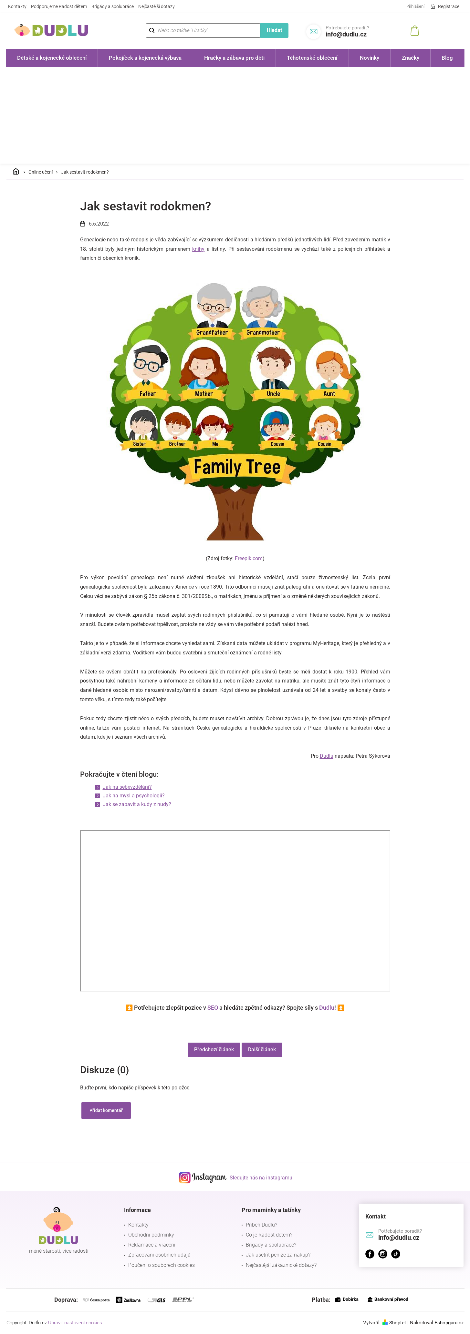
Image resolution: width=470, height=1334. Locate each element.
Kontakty (17, 6)
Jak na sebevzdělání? (127, 787)
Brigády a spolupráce (112, 6)
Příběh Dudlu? (261, 1225)
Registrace (448, 6)
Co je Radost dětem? (269, 1235)
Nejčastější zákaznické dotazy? (281, 1265)
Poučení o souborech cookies (161, 1265)
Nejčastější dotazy (156, 6)
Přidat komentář (106, 1110)
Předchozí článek (214, 1049)
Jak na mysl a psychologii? (134, 796)
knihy (198, 249)
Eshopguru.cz (449, 1323)
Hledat (274, 30)
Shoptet (397, 1323)
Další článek (262, 1049)
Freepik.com (249, 558)
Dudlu (326, 756)
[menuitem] (52, 58)
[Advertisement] (235, 115)
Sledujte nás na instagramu (261, 1178)
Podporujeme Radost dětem (59, 6)
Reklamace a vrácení (151, 1245)
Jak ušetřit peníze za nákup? (278, 1255)
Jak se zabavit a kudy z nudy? (137, 804)
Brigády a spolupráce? (271, 1245)
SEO (212, 1007)
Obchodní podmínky (151, 1235)
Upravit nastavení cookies (75, 1323)
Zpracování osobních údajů (159, 1255)
